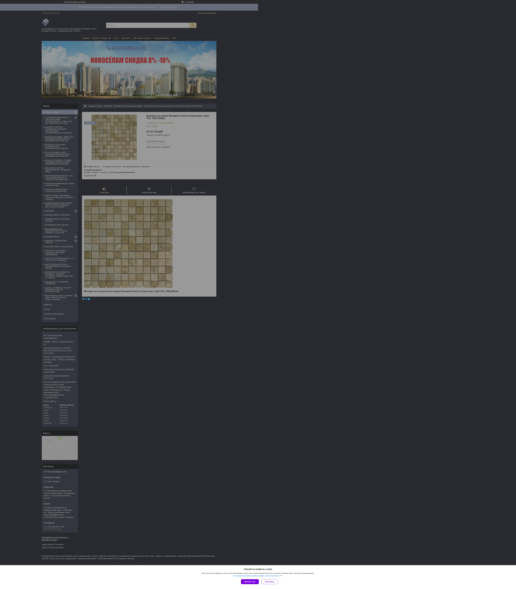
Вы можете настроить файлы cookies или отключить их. (257, 576)
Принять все (249, 582)
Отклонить (269, 582)
